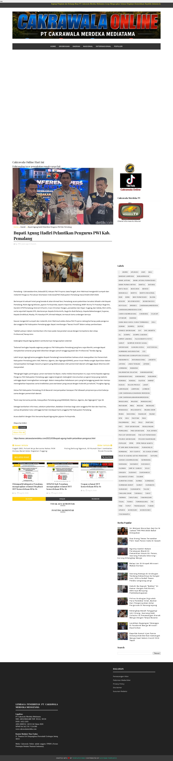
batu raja (123, 289)
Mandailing (146, 401)
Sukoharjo (145, 472)
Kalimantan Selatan (128, 372)
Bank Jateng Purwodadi (144, 280)
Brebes (133, 305)
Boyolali (123, 305)
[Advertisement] (86, 69)
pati (120, 426)
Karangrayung (125, 376)
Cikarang (143, 314)
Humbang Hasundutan (129, 351)
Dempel (131, 326)
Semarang (146, 460)
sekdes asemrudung (128, 460)
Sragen (122, 472)
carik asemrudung (127, 314)
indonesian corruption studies (134, 355)
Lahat (145, 385)
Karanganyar (146, 372)
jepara (146, 364)
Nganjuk (142, 414)
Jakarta (152, 360)
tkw (120, 506)
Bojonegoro (134, 301)
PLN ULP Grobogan (127, 435)
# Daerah (22, 427)
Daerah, (33, 244)
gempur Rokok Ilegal (137, 343)
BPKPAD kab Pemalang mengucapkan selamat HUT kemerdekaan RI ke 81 (59, 486)
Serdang (123, 464)
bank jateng (124, 280)
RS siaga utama (150, 451)
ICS (144, 351)
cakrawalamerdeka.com (130, 310)
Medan (140, 406)
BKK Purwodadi (140, 297)
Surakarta (135, 489)
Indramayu (124, 360)
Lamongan (123, 389)
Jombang (123, 368)
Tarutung (133, 497)
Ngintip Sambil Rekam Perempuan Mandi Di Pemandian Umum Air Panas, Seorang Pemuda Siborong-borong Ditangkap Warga (137, 553)
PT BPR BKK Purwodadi (129, 447)
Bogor (122, 301)
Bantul (142, 285)
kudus (122, 385)
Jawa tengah (134, 364)
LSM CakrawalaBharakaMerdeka (134, 397)
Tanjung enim (125, 493)
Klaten (142, 381)
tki (152, 502)
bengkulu (123, 293)
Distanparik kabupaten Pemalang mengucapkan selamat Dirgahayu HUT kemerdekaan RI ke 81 (27, 486)
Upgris (122, 510)
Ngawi (152, 414)
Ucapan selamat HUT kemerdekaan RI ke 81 (91, 485)
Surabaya (150, 485)
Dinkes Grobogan (127, 330)
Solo (147, 468)
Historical (152, 347)
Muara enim (150, 410)
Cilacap (154, 314)
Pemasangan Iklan (121, 676)
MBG (132, 406)
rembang (123, 451)
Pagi (144, 418)
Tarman (122, 497)
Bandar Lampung (126, 276)
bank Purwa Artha (127, 285)
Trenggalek (139, 506)
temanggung (142, 502)
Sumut (140, 485)
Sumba (139, 481)
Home (53, 46)
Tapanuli (138, 493)
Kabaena (134, 368)
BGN (120, 297)
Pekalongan (147, 426)
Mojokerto (136, 410)
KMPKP (151, 381)
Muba (121, 414)
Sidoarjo (145, 464)
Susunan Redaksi (120, 691)
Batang (151, 285)
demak (122, 326)
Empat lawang (125, 339)
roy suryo (135, 451)
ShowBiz (134, 464)
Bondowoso (149, 301)
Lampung (135, 389)
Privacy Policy (118, 684)
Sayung (154, 456)
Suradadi (123, 489)
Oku (127, 418)
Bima (128, 297)
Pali (133, 422)
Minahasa (123, 410)
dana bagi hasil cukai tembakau (134, 322)
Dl (120, 335)
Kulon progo (134, 385)
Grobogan (64, 46)
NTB (120, 418)
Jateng (122, 364)
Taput (148, 493)
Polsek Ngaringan (147, 439)
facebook (95, 499)
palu (141, 422)
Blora (152, 297)
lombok (146, 389)
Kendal (132, 381)
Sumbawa (149, 481)
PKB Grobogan (137, 431)
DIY (139, 330)
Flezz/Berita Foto (143, 339)
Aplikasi (134, 272)
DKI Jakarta (149, 330)
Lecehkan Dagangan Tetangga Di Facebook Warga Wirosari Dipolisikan (144, 625)
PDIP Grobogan (132, 426)
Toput (128, 506)
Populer (118, 46)
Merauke (150, 406)
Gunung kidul (137, 347)
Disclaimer (117, 687)
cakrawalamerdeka (149, 305)
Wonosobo (145, 510)
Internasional (103, 46)
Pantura (149, 422)
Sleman (122, 468)
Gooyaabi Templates (108, 758)
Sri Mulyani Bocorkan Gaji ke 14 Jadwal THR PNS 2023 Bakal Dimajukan (145, 530)
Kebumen (152, 376)
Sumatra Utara (126, 481)
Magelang (123, 401)
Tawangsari (146, 497)
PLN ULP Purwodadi (147, 435)
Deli (153, 322)
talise (146, 489)
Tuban (151, 506)
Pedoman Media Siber (122, 680)
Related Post (21, 457)
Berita (134, 293)
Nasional (88, 46)
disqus (62, 499)
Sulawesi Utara (126, 477)
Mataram (123, 406)
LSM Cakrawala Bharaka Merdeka (134, 393)
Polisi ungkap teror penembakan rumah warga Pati (36, 166)
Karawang (140, 376)
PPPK (131, 443)
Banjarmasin (143, 276)
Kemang (122, 381)
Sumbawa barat (126, 485)
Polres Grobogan (127, 439)
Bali (150, 272)
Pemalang (123, 431)
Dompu (127, 335)
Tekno (130, 502)
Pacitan (135, 418)
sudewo (132, 472)
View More (108, 457)
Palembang (124, 422)
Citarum (122, 318)
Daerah (76, 46)
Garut (121, 343)
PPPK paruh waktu (145, 443)
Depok (140, 326)
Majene (134, 401)
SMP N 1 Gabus (135, 468)
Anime (125, 272)
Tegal (121, 502)
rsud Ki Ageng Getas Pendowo (133, 456)
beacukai (135, 289)
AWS (143, 272)
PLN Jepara (152, 431)
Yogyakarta (124, 514)
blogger (29, 499)
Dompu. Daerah (140, 335)
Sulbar (140, 477)
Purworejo (147, 447)
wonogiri (132, 510)
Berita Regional (147, 293)
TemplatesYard (79, 758)
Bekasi (145, 289)
